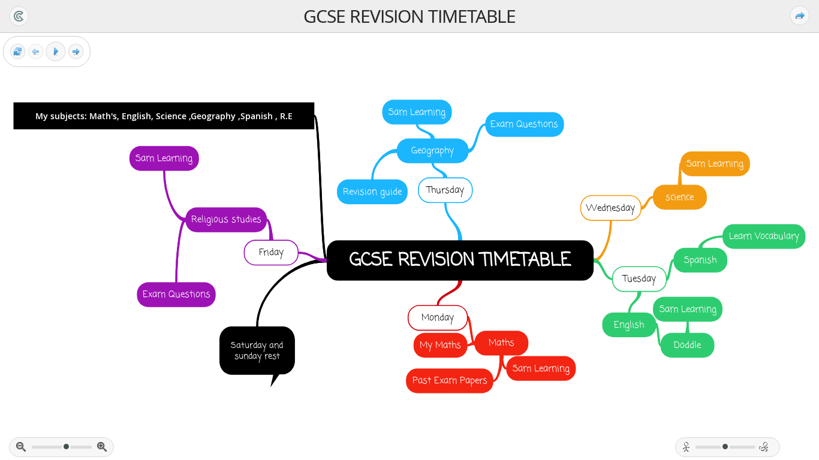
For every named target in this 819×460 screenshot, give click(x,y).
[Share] (800, 15)
